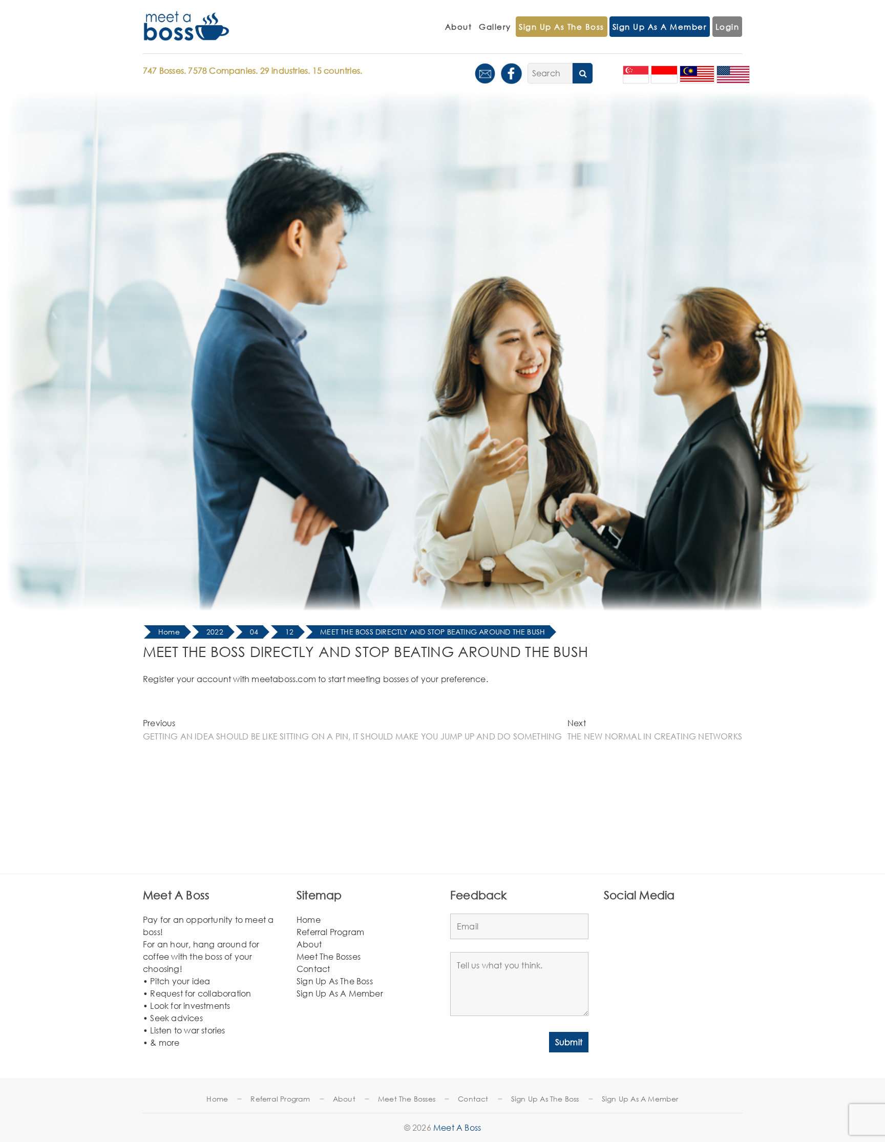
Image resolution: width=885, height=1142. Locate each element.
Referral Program (330, 931)
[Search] (583, 73)
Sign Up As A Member (340, 993)
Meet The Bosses (329, 956)
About (458, 27)
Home (309, 919)
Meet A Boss (457, 1127)
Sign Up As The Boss (561, 27)
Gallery (495, 27)
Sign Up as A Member (660, 27)
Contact (313, 968)
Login (727, 27)
